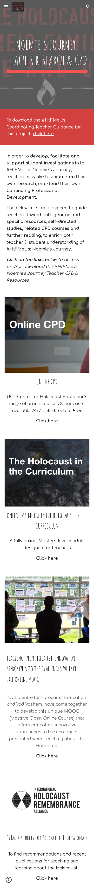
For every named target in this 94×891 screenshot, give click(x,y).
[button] (6, 6)
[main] (47, 55)
